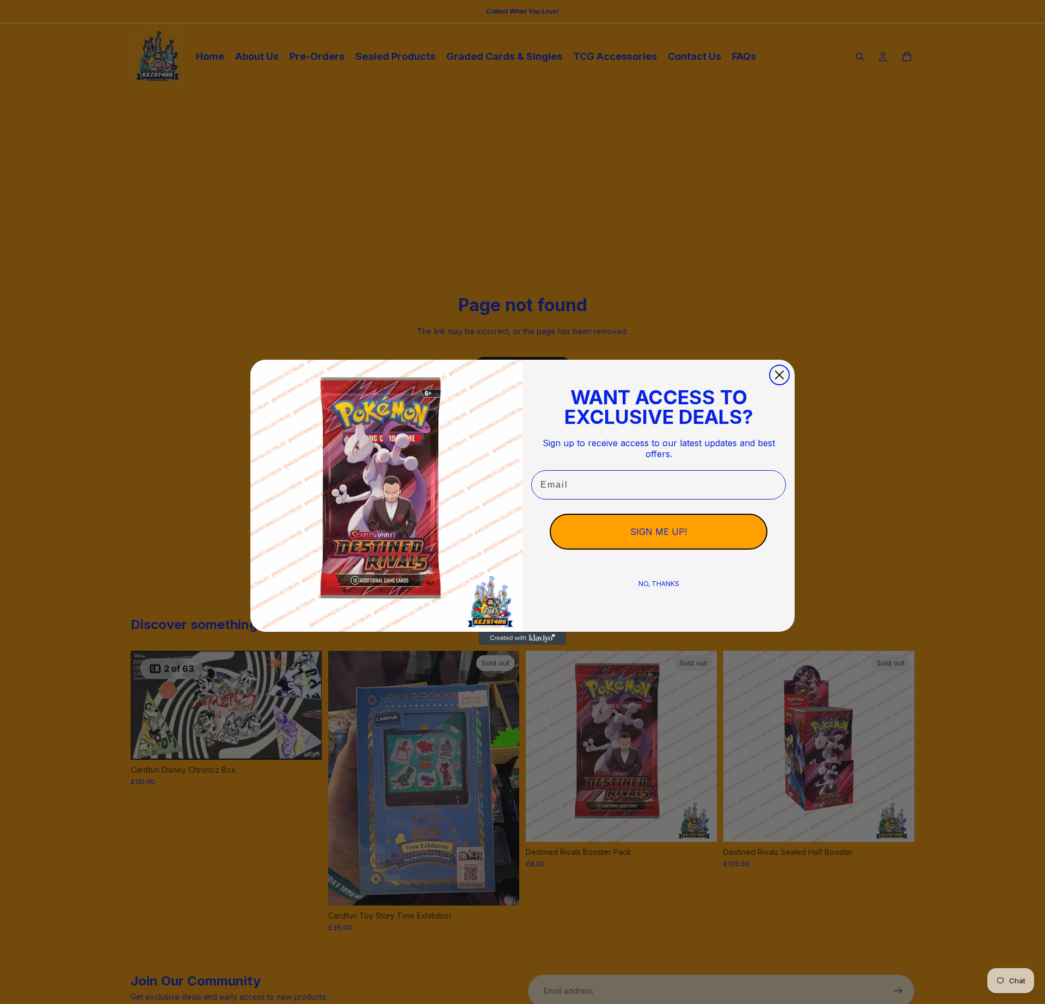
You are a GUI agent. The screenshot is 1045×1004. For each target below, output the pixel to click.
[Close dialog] (779, 375)
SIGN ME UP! (658, 531)
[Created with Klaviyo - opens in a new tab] (522, 638)
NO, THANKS (658, 584)
